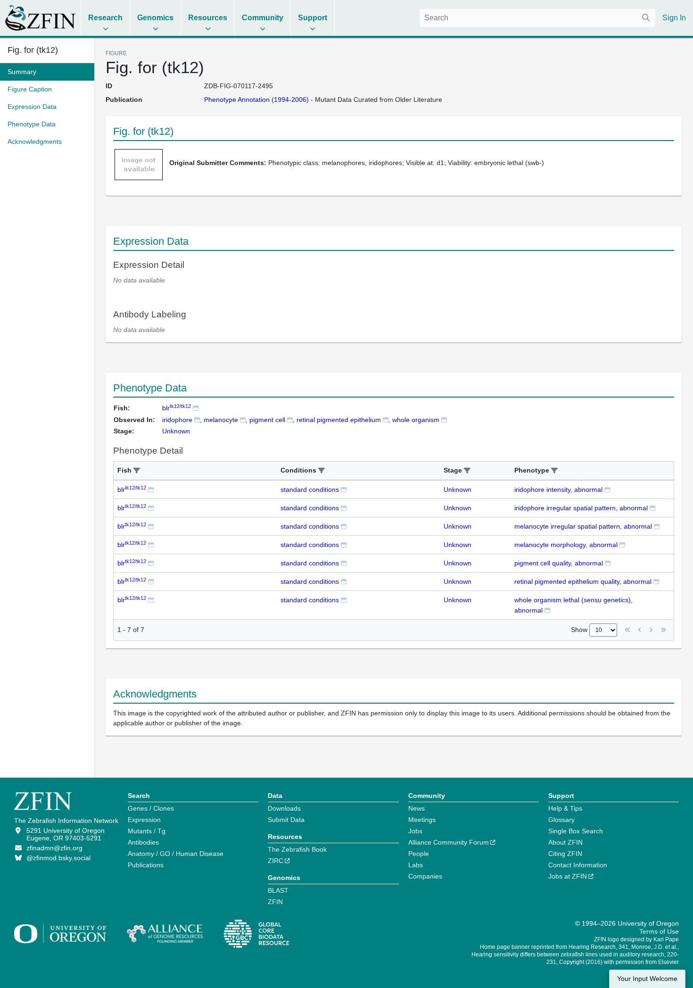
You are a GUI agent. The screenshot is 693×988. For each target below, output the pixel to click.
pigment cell (267, 419)
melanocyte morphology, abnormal (566, 544)
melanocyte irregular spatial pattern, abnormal (583, 526)
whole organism (415, 419)
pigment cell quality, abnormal (558, 563)
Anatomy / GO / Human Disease (175, 853)
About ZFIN (565, 842)
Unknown (457, 489)
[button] (136, 471)
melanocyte (221, 419)
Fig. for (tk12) (33, 50)
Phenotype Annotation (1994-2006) (256, 99)
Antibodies (143, 842)
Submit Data (286, 819)
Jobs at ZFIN (567, 876)
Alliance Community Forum (448, 842)
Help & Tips (565, 808)
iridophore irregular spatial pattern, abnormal (581, 508)
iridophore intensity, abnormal (558, 489)
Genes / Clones (151, 808)
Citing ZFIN (565, 853)
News (416, 808)
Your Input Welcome (647, 978)
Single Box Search (575, 831)
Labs (415, 865)
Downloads (284, 808)
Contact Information (577, 865)
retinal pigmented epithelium (339, 419)
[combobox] (537, 18)
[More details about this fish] (195, 407)
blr (176, 408)
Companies (425, 876)
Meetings (422, 819)
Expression (144, 819)
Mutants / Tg (146, 831)
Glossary (561, 819)
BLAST (278, 890)
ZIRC (275, 860)
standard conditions (309, 489)
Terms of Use (659, 931)
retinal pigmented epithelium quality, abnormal (583, 581)
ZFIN (275, 901)
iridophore (177, 419)
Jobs (415, 831)
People (418, 853)
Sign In (674, 18)
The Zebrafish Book (297, 849)
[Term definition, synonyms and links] (197, 419)
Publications (146, 865)
